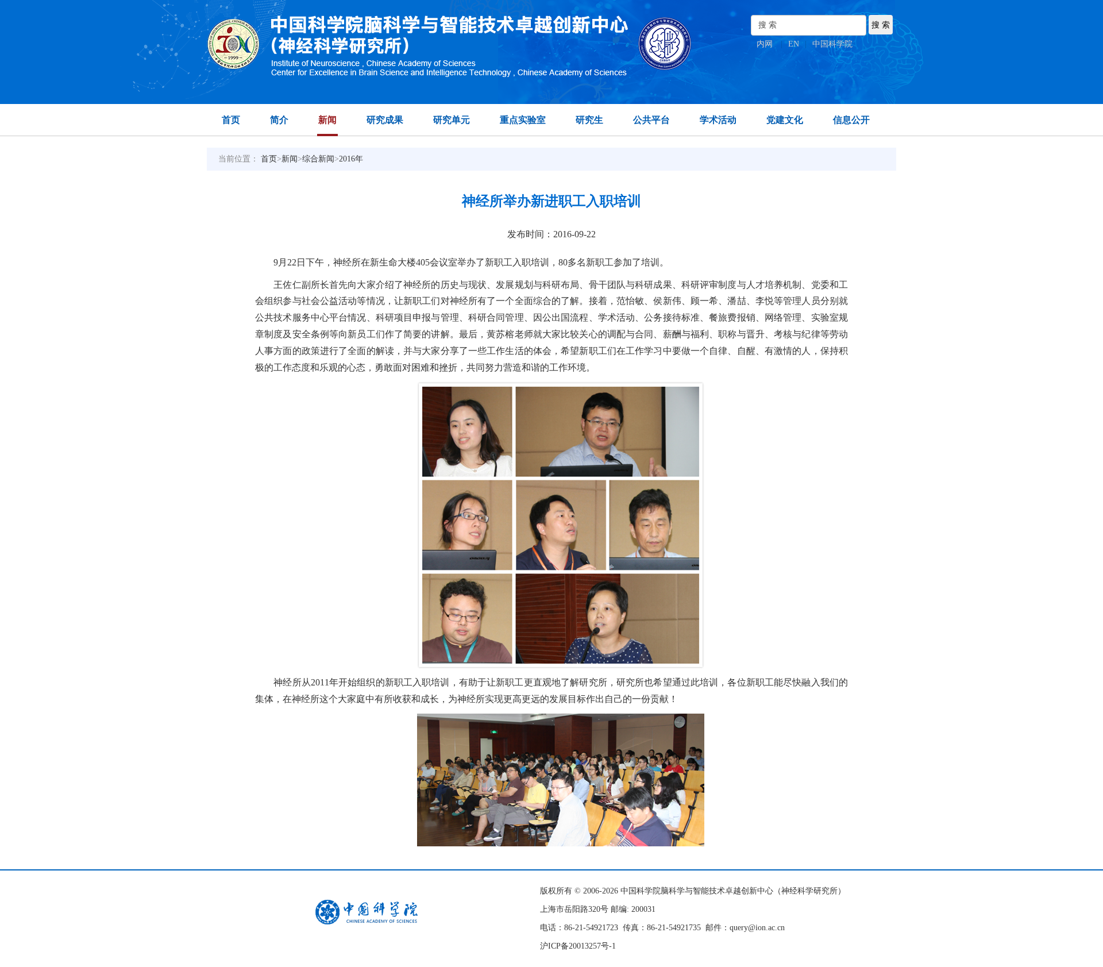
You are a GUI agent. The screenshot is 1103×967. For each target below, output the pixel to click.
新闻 (327, 120)
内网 (765, 44)
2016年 (351, 159)
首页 (231, 120)
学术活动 (718, 120)
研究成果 (385, 120)
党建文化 (784, 120)
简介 (279, 120)
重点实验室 (523, 120)
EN (793, 44)
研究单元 (451, 120)
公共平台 (651, 120)
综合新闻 (318, 159)
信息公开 (851, 120)
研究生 (589, 120)
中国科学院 (832, 44)
